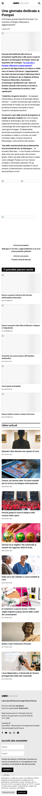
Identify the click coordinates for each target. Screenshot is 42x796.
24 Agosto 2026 (7, 582)
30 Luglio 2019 (7, 361)
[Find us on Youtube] (6, 733)
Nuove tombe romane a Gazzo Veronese (18, 414)
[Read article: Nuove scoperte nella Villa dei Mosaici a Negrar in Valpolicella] (21, 313)
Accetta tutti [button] (22, 792)
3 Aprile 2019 (6, 29)
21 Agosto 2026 (7, 617)
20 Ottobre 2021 (7, 300)
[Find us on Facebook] (2, 733)
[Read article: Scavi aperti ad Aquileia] (21, 374)
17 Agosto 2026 (7, 647)
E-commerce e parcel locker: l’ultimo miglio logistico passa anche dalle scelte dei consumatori (20, 612)
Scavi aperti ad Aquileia (11, 386)
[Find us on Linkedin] (10, 733)
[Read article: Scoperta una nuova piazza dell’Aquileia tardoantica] (21, 344)
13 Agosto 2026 (7, 679)
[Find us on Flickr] (18, 733)
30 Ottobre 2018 (7, 417)
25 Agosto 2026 (7, 518)
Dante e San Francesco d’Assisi (16, 644)
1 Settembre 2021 (8, 331)
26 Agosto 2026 (7, 486)
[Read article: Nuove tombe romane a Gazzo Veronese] (21, 402)
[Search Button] (39, 3)
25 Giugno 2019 (7, 389)
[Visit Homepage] (21, 3)
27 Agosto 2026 (7, 454)
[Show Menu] (3, 3)
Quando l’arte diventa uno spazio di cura (20, 451)
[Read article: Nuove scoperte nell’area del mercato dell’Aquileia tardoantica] (21, 283)
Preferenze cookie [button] (8, 792)
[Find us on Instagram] (14, 733)
